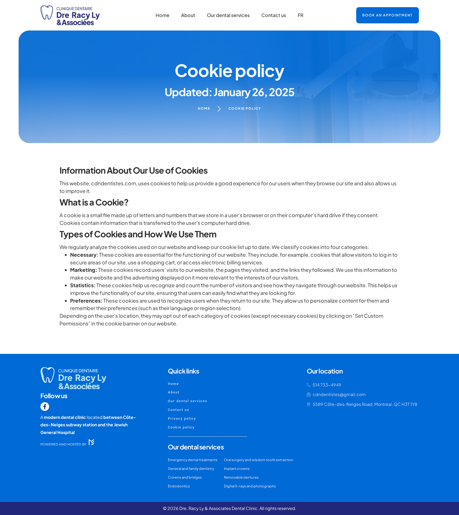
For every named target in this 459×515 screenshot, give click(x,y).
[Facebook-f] (44, 406)
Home (162, 15)
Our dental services (228, 15)
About (188, 15)
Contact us (273, 15)
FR (300, 15)
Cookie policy (244, 108)
